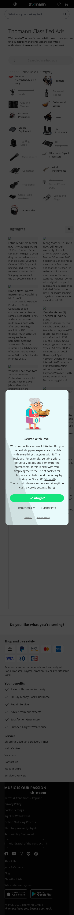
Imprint (28, 517)
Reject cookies (26, 508)
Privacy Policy (43, 517)
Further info (48, 508)
